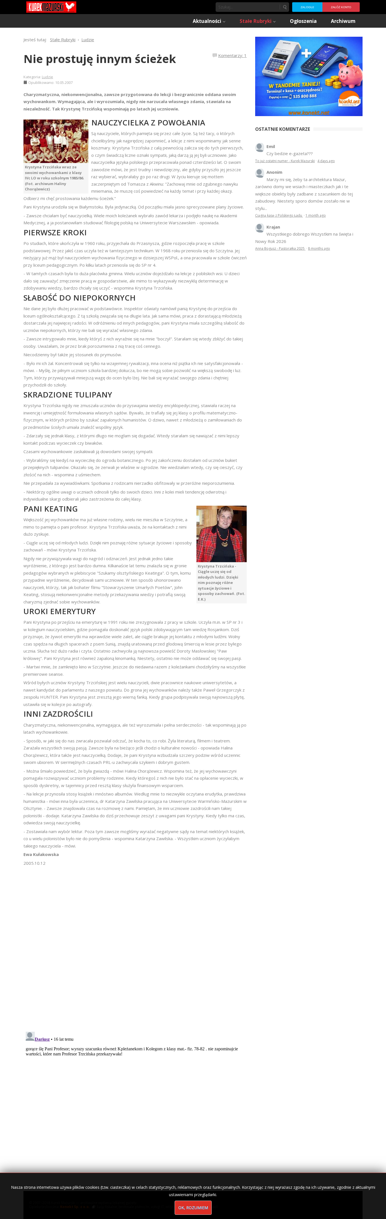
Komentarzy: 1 (232, 55)
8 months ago (319, 248)
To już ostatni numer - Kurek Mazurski (285, 160)
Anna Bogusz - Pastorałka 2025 (280, 248)
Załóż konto (341, 7)
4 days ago (326, 160)
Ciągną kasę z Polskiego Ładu (279, 215)
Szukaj (284, 7)
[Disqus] (135, 946)
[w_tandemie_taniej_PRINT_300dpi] (309, 76)
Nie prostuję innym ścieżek (99, 58)
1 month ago (315, 215)
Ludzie (47, 76)
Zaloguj (307, 7)
